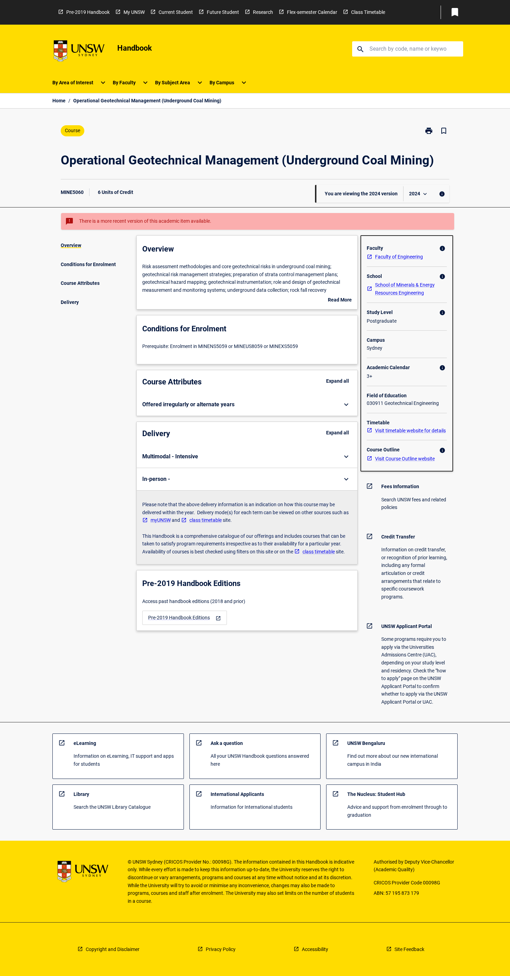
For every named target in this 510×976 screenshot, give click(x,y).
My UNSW (134, 12)
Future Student (223, 12)
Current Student (176, 12)
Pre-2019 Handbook (88, 12)
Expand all (337, 381)
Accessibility (315, 949)
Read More (340, 300)
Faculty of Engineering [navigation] (399, 257)
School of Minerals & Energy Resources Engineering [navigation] (405, 289)
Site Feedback (409, 949)
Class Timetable (368, 12)
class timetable (205, 520)
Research (263, 12)
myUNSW (161, 520)
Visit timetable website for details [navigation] (410, 430)
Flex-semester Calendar (312, 12)
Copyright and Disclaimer (112, 949)
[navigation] (184, 618)
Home (59, 100)
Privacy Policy (221, 949)
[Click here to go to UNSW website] (79, 52)
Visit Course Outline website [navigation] (405, 458)
